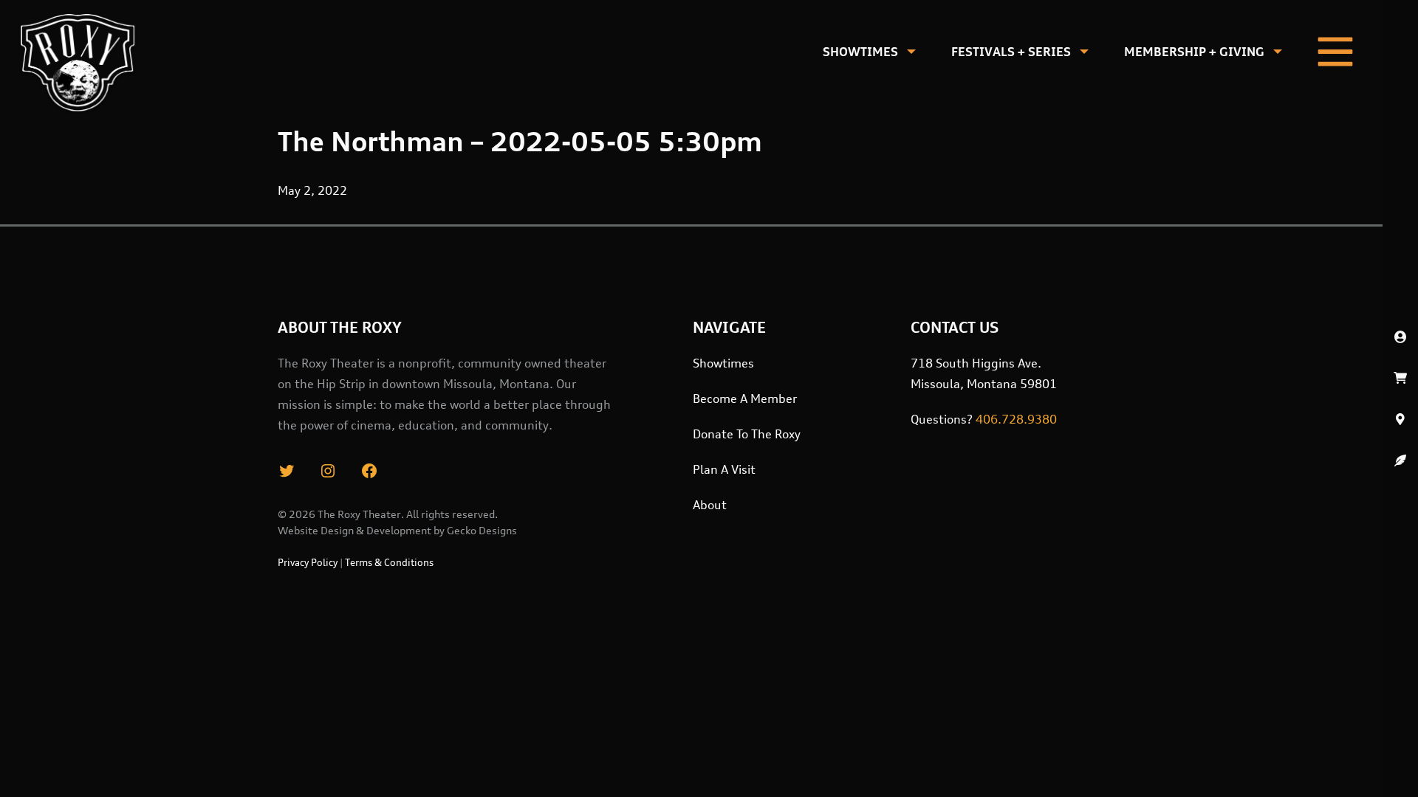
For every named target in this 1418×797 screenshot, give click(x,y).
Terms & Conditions (389, 562)
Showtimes (860, 51)
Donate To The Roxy (747, 434)
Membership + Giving (1194, 51)
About (710, 504)
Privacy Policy (308, 562)
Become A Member (745, 398)
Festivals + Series (1011, 51)
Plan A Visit (724, 469)
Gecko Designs (482, 530)
